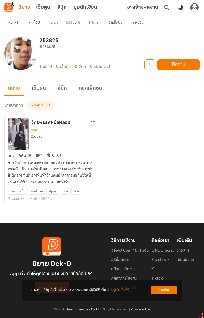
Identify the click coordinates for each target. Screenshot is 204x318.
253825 (38, 105)
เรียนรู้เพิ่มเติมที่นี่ (118, 290)
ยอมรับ (164, 290)
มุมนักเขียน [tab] (85, 7)
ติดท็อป (34, 23)
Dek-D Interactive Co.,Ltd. (83, 309)
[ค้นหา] (167, 7)
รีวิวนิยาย (73, 23)
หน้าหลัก (14, 23)
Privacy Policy (140, 309)
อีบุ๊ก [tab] (62, 7)
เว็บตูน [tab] (43, 7)
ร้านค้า (93, 23)
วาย (34, 130)
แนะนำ (53, 23)
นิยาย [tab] (24, 7)
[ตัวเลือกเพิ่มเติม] (149, 64)
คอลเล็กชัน (114, 23)
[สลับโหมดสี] (180, 7)
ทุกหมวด (137, 23)
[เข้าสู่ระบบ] (194, 7)
